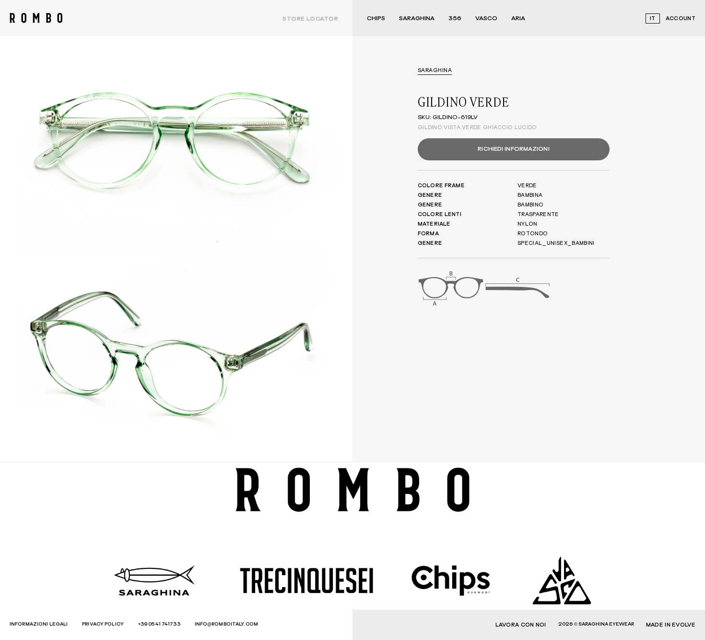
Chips (376, 19)
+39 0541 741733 (159, 624)
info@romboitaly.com (226, 624)
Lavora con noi (520, 625)
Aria (518, 19)
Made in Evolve (670, 625)
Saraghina (417, 19)
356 (454, 19)
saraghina (435, 70)
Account (680, 18)
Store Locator (310, 19)
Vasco (486, 19)
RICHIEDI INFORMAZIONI (513, 149)
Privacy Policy (103, 624)
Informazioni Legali (39, 624)
